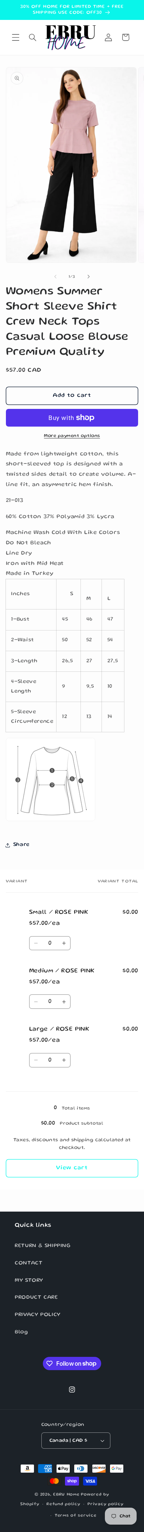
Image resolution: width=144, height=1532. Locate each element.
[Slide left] (55, 276)
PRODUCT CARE (36, 1297)
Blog (21, 1332)
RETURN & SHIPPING (43, 1246)
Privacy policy (105, 1504)
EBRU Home (66, 1495)
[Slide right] (88, 276)
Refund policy (63, 1504)
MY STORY (29, 1280)
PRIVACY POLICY (38, 1315)
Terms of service (76, 1516)
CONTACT (28, 1263)
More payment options (72, 436)
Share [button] (21, 845)
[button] (15, 37)
